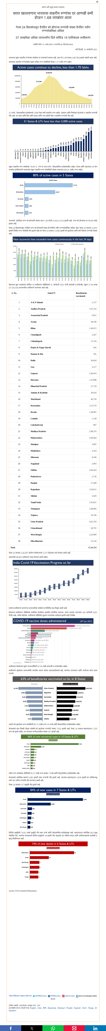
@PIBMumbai (40, 996)
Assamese (52, 1008)
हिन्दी (45, 1008)
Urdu (39, 1008)
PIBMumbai (55, 996)
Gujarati (77, 1008)
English (33, 1008)
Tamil (84, 1008)
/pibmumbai (70, 996)
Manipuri (61, 1008)
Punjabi (69, 1008)
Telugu (91, 1008)
